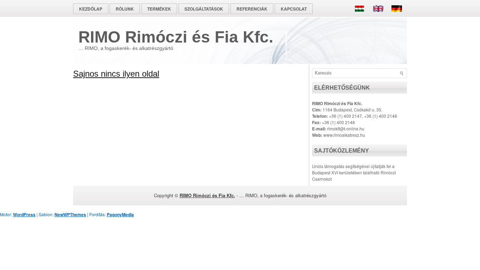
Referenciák (251, 9)
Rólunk (125, 9)
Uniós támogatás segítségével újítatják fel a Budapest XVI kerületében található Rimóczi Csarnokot (354, 172)
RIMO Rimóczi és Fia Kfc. (175, 37)
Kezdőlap (90, 9)
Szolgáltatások (203, 9)
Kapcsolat (294, 9)
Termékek (159, 9)
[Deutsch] (395, 17)
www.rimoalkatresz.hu (344, 135)
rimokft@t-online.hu (345, 128)
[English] (378, 17)
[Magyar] (361, 17)
